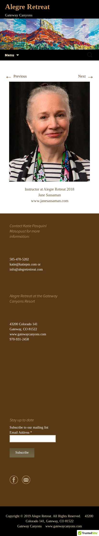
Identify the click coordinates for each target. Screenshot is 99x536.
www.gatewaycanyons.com (28, 334)
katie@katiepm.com (23, 264)
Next (86, 76)
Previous (16, 76)
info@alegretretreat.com (26, 269)
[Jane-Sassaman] (49, 131)
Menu (9, 55)
